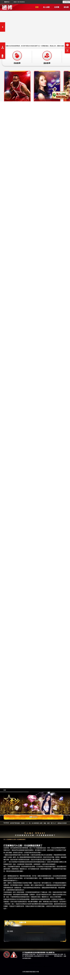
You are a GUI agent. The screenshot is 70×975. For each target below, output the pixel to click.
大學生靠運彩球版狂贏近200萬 (30, 971)
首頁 (5, 790)
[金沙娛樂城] (12, 800)
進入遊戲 (10, 931)
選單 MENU (33, 817)
